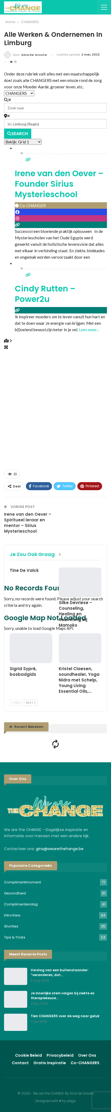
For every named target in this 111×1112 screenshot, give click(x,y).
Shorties (11, 926)
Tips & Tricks (14, 937)
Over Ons (87, 1055)
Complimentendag (21, 904)
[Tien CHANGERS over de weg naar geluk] (15, 1022)
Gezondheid (15, 893)
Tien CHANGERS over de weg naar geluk (65, 1016)
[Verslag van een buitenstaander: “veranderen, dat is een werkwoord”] (15, 976)
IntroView (12, 915)
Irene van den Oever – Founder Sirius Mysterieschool (59, 184)
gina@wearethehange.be (60, 848)
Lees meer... (89, 329)
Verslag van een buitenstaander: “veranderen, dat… (59, 972)
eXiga (71, 1101)
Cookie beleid (28, 1055)
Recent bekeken (28, 726)
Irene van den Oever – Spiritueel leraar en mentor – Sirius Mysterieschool (27, 522)
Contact (20, 1063)
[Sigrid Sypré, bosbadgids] (31, 648)
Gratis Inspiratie (49, 1063)
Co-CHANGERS (85, 1063)
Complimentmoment (22, 882)
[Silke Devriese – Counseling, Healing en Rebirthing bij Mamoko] (80, 582)
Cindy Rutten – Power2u (45, 294)
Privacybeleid (60, 1055)
